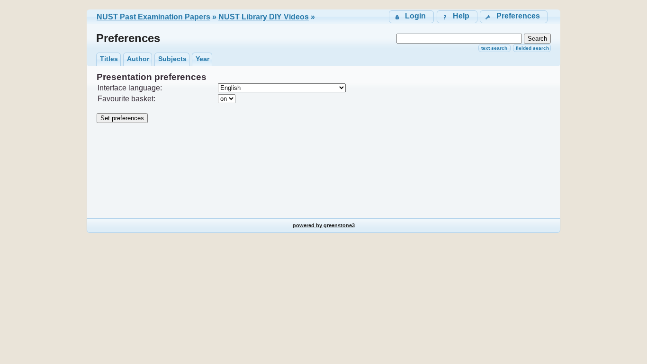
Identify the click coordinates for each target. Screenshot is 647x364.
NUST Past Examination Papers (153, 17)
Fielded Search (532, 48)
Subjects (172, 58)
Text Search (494, 48)
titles (109, 58)
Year (202, 58)
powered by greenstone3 (324, 225)
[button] (514, 16)
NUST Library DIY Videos (263, 17)
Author (138, 58)
